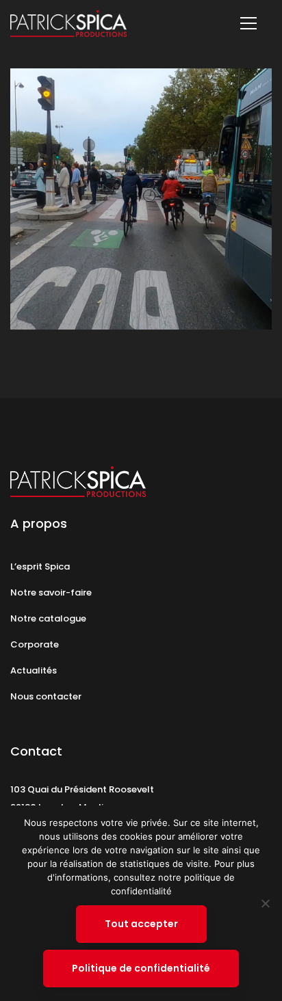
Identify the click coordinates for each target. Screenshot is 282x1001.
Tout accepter (141, 924)
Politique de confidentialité (141, 968)
